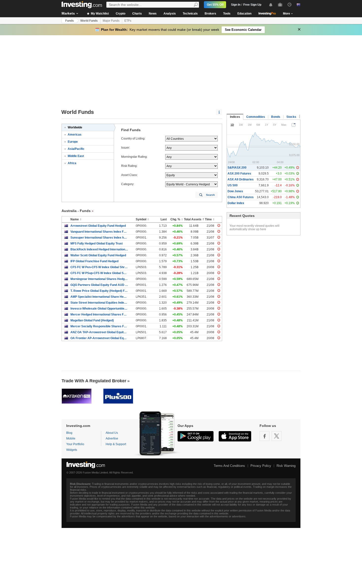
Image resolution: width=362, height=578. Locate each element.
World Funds (89, 20)
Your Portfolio (75, 444)
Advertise (112, 438)
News (153, 13)
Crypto (120, 13)
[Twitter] (276, 436)
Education (244, 13)
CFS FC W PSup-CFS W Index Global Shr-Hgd (99, 273)
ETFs (127, 20)
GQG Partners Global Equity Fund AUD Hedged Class (99, 285)
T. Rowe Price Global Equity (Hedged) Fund (99, 291)
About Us (112, 433)
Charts (137, 13)
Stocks (291, 117)
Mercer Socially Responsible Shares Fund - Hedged (99, 326)
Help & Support (116, 444)
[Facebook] (264, 436)
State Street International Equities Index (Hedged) (99, 302)
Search (210, 194)
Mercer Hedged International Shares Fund (99, 314)
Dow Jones (235, 191)
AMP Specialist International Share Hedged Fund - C (99, 296)
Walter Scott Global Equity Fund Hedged (98, 255)
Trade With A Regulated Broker (94, 380)
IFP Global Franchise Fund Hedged (94, 261)
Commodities (255, 117)
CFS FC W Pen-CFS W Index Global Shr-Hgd (99, 267)
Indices (235, 117)
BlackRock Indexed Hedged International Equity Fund (99, 249)
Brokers (210, 13)
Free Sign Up (252, 4)
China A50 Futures (241, 197)
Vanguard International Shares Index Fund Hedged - (99, 231)
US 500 (233, 185)
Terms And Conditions (229, 466)
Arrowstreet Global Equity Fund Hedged (98, 226)
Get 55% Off (215, 4)
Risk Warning (286, 466)
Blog (69, 433)
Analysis (170, 13)
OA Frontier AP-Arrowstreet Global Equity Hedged (99, 338)
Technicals (190, 13)
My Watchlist (99, 13)
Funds (69, 20)
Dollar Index (236, 203)
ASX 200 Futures (239, 173)
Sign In (235, 4)
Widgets (71, 450)
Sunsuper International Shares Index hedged (99, 237)
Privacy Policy (260, 466)
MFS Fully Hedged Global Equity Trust (96, 243)
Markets (68, 13)
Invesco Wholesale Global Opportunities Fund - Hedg (99, 308)
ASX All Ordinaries (241, 179)
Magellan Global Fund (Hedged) (92, 320)
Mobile (70, 438)
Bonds (275, 117)
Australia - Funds (76, 211)
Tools (226, 13)
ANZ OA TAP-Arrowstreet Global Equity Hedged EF (99, 332)
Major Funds (111, 20)
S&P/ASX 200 (237, 167)
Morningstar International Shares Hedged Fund (99, 279)
